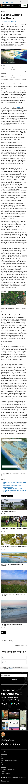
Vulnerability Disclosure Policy (8, 769)
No (5, 662)
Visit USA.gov (5, 781)
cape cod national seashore (9, 637)
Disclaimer (3, 767)
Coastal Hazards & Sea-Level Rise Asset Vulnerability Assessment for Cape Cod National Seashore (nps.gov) (14, 490)
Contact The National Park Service (9, 760)
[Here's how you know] (14, 2)
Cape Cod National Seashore (8, 21)
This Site (14, 679)
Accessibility (4, 751)
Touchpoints (10, 668)
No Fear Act (3, 764)
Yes (6, 657)
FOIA (2, 756)
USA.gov (3, 771)
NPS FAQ (3, 762)
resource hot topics (7, 640)
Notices (2, 758)
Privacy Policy (4, 754)
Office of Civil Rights (5, 773)
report (18, 107)
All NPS (14, 683)
